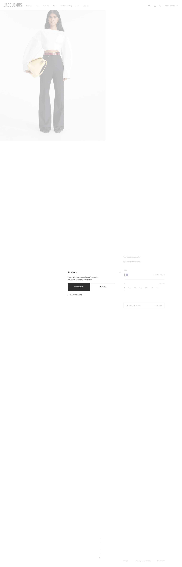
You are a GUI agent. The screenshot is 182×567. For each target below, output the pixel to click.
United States (79, 287)
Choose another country (75, 294)
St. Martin (103, 287)
